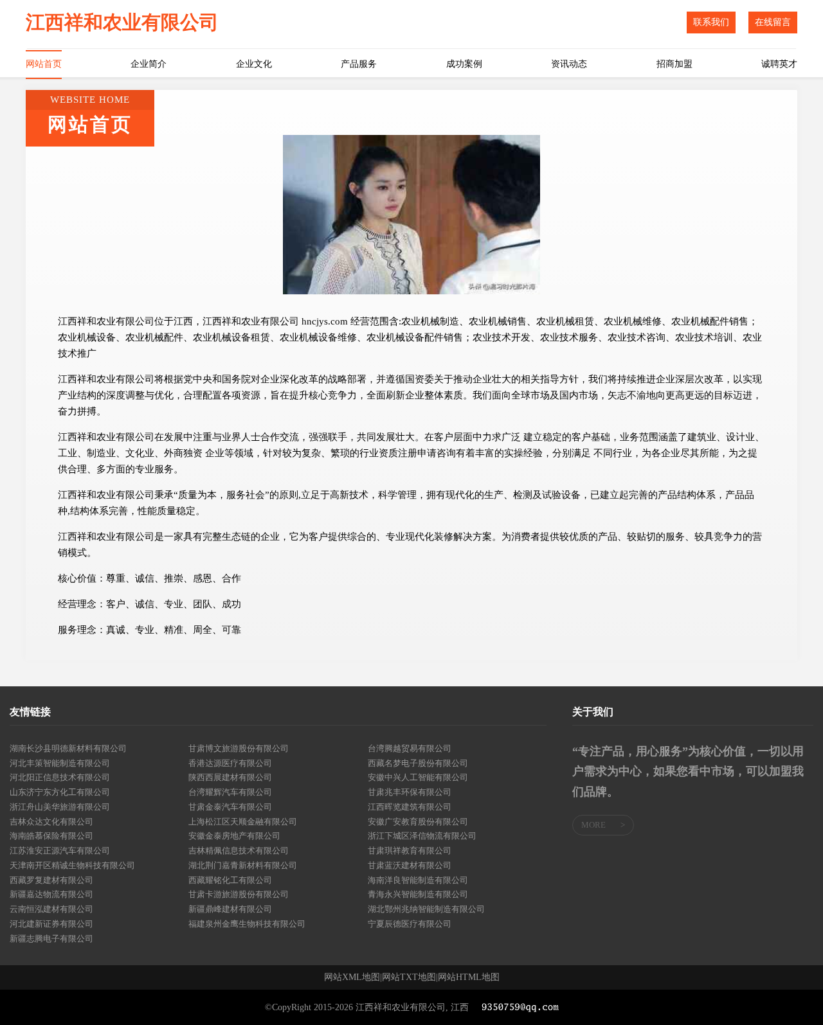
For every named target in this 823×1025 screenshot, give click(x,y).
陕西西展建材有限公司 (230, 777)
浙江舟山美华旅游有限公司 (60, 807)
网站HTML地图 (469, 977)
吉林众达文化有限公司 (51, 821)
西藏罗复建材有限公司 (51, 880)
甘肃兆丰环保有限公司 (409, 792)
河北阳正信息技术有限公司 (60, 777)
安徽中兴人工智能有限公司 (418, 777)
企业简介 (149, 64)
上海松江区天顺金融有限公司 (242, 821)
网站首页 (44, 64)
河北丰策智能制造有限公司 (60, 763)
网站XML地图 (352, 977)
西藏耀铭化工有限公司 (230, 880)
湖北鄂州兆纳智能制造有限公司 (426, 909)
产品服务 (359, 64)
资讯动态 (569, 64)
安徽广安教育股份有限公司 (418, 821)
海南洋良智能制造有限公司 (418, 880)
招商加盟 (674, 64)
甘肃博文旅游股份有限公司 (238, 748)
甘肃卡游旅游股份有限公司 (238, 894)
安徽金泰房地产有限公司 (234, 836)
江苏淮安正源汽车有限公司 (60, 850)
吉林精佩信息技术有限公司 (238, 850)
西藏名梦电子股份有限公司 (418, 763)
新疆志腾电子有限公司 (51, 938)
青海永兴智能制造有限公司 (418, 894)
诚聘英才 (779, 64)
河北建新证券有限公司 (51, 924)
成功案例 (464, 64)
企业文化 (254, 64)
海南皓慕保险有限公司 (51, 836)
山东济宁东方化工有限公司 (60, 792)
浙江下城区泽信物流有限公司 (422, 836)
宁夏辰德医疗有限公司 (409, 924)
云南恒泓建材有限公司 (51, 909)
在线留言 (773, 22)
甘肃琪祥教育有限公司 (409, 850)
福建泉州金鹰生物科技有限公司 (246, 924)
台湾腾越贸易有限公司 (409, 748)
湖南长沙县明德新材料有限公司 (68, 748)
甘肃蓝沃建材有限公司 (409, 865)
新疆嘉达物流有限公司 (51, 894)
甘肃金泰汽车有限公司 (230, 807)
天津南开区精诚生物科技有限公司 (72, 865)
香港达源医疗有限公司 (230, 763)
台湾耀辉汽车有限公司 (230, 792)
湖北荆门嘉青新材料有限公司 (242, 865)
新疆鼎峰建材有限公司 (230, 909)
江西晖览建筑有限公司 (409, 807)
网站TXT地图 (409, 977)
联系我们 (711, 22)
